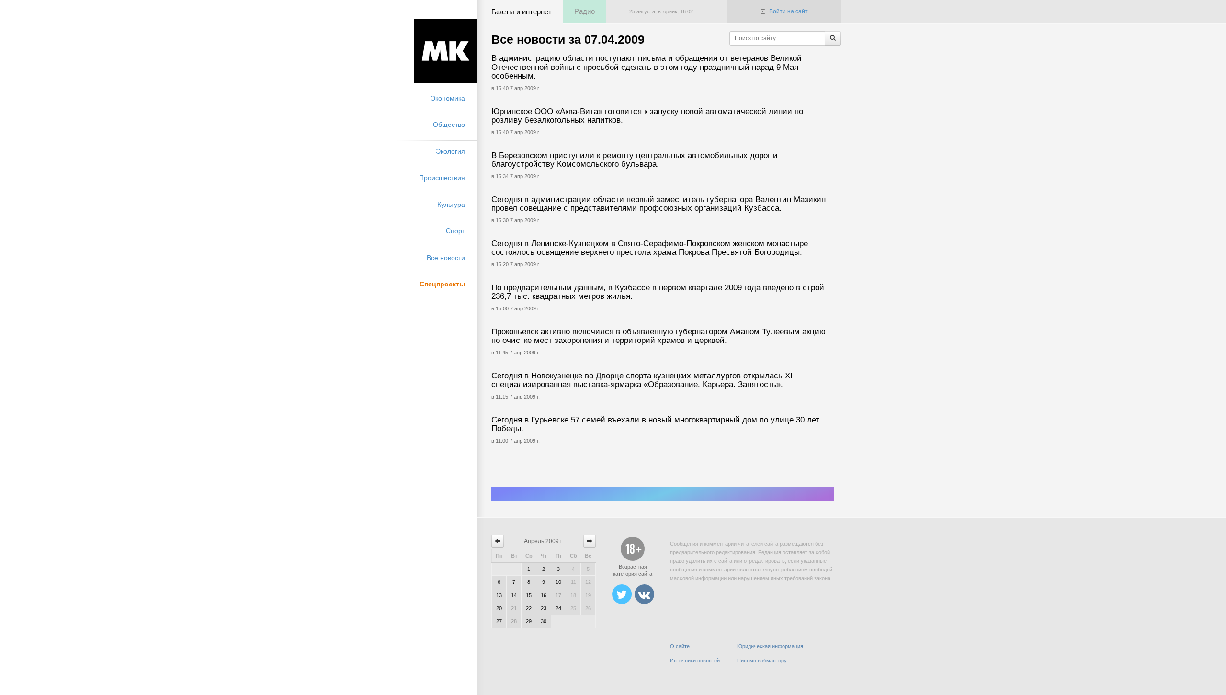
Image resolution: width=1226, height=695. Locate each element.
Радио (584, 11)
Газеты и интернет (521, 12)
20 (499, 608)
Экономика (448, 98)
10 (558, 582)
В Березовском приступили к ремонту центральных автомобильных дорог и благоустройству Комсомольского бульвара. (634, 160)
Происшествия (442, 178)
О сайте (680, 646)
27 (499, 621)
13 (499, 595)
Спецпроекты (442, 284)
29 (529, 621)
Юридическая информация (770, 646)
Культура (451, 204)
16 (543, 595)
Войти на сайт (788, 11)
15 (529, 595)
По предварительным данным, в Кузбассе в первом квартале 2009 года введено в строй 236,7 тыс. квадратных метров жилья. (657, 292)
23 (543, 608)
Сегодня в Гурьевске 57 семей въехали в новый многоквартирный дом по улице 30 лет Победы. (655, 424)
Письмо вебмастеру (762, 660)
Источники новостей (695, 660)
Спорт (455, 231)
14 (514, 595)
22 (529, 608)
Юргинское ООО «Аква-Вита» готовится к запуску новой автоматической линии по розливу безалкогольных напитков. (647, 116)
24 (558, 608)
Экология (450, 151)
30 (543, 621)
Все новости (446, 258)
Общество (449, 124)
